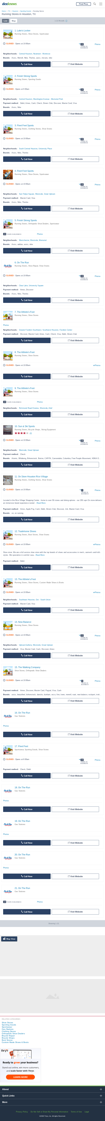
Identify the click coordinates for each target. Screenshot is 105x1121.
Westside (39, 194)
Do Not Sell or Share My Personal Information (49, 1112)
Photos (97, 44)
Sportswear (44, 34)
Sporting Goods (25, 11)
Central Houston (25, 54)
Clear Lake (23, 286)
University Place (45, 149)
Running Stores (21, 34)
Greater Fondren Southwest (30, 330)
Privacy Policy (22, 1112)
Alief (50, 408)
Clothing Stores (34, 129)
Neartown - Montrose (41, 54)
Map (14, 21)
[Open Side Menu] (100, 4)
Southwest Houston (50, 330)
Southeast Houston (27, 600)
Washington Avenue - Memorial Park (48, 99)
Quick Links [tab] (8, 1096)
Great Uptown (49, 194)
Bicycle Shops (34, 430)
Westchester (24, 240)
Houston (15, 11)
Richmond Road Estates (29, 408)
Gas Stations (20, 716)
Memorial (42, 240)
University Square (36, 286)
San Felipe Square (26, 194)
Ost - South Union (43, 600)
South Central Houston (28, 149)
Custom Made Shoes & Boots (52, 583)
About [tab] (5, 1089)
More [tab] (4, 1102)
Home (4, 11)
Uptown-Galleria (25, 645)
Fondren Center (66, 330)
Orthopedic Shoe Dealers (38, 224)
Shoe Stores (33, 34)
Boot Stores (33, 535)
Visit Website (76, 64)
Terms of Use (76, 1112)
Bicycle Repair (8, 1036)
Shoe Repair (33, 266)
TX (9, 11)
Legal (87, 1112)
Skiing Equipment (48, 430)
